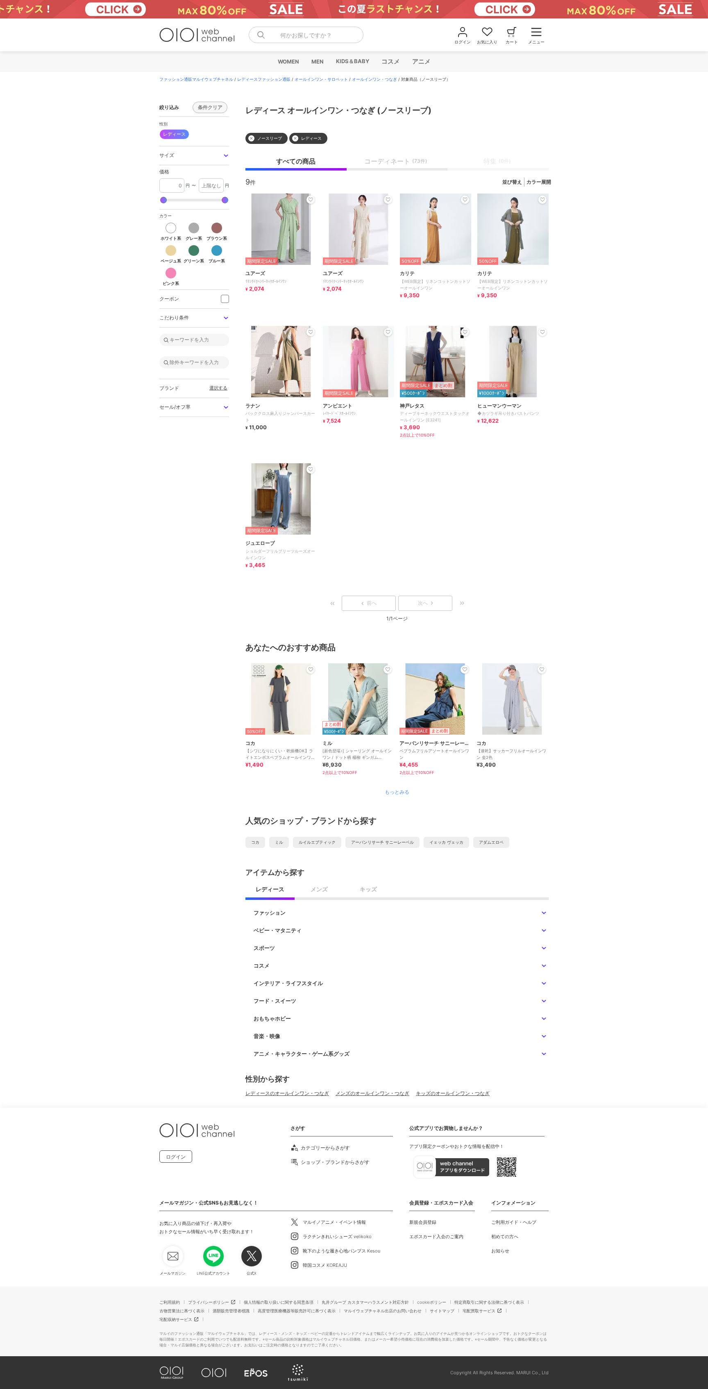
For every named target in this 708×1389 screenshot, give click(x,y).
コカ (255, 842)
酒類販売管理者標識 (231, 1310)
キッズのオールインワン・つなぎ (453, 1093)
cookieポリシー (431, 1302)
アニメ (421, 61)
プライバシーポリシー (208, 1302)
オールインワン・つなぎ (374, 79)
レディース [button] (174, 134)
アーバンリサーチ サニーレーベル (382, 842)
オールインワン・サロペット (321, 79)
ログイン (176, 1157)
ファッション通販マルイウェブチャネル (196, 79)
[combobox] (306, 35)
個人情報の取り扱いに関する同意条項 (278, 1302)
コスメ (390, 61)
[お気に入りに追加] (310, 669)
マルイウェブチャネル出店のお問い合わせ (383, 1310)
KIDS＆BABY (352, 61)
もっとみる (397, 792)
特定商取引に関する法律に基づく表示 (489, 1302)
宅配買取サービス (479, 1310)
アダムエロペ (491, 842)
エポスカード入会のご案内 (436, 1236)
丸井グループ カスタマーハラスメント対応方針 (365, 1302)
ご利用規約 (169, 1302)
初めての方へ (504, 1236)
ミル (279, 842)
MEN (317, 61)
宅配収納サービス (175, 1319)
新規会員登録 (422, 1222)
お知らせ (500, 1251)
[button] (194, 155)
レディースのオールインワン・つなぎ (287, 1093)
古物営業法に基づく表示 (181, 1310)
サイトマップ (442, 1310)
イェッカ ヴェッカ (446, 842)
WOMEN (288, 61)
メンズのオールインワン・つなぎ (372, 1093)
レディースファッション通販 (263, 79)
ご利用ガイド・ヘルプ (513, 1222)
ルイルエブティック (317, 842)
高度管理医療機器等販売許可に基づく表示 (297, 1310)
